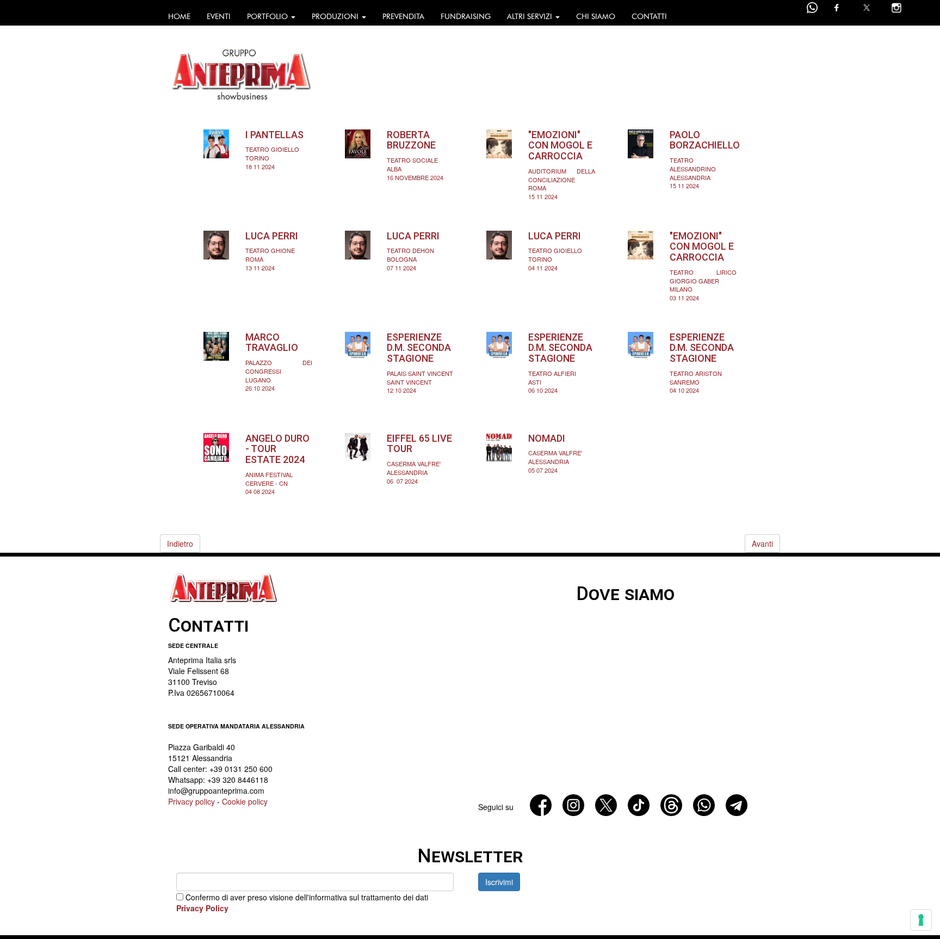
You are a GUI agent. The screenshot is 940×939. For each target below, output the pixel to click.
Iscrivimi (499, 881)
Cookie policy (245, 801)
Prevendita (403, 16)
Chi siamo (595, 16)
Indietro (180, 543)
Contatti (649, 16)
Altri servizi (530, 16)
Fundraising (466, 16)
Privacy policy (191, 801)
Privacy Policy (202, 908)
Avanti (762, 543)
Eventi (219, 16)
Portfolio (268, 16)
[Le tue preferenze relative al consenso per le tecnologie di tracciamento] (921, 920)
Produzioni (336, 16)
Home (179, 16)
